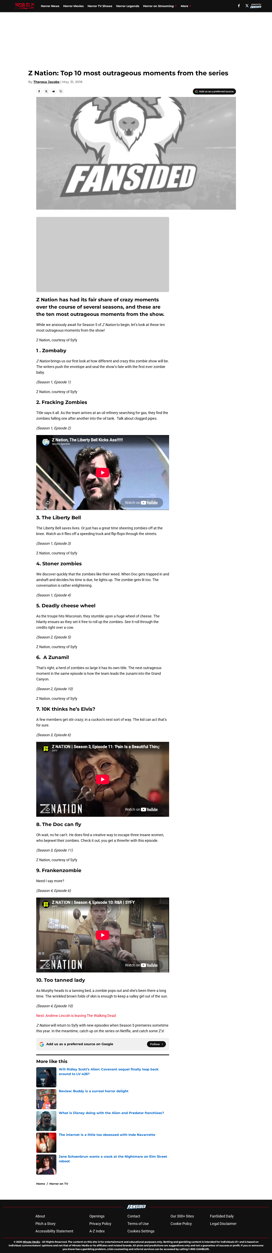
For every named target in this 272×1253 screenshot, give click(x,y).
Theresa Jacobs (46, 82)
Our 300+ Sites (182, 1216)
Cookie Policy (181, 1223)
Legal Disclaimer (223, 1223)
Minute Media (31, 1241)
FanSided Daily (222, 1216)
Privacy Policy (100, 1223)
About (40, 1216)
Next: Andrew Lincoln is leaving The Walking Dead (76, 1015)
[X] (247, 5)
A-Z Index (97, 1231)
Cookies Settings (140, 1231)
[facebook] (239, 5)
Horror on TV (58, 1184)
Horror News (50, 6)
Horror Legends (127, 6)
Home (40, 1184)
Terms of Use (138, 1223)
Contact (133, 1216)
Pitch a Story (45, 1223)
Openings (96, 1216)
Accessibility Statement (54, 1231)
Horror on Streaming (158, 6)
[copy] (61, 91)
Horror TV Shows (100, 6)
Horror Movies (73, 6)
